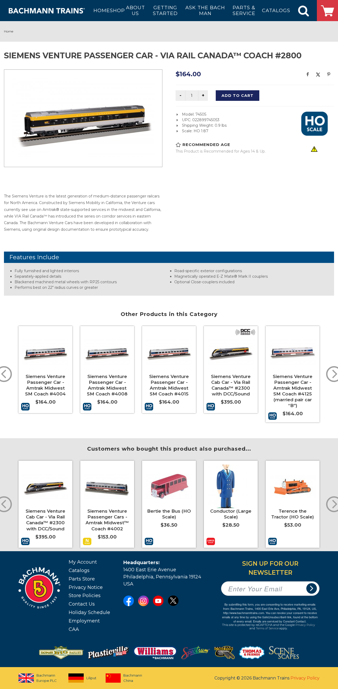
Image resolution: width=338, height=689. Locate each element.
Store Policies (85, 595)
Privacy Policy (305, 625)
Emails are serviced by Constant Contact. (279, 621)
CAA (74, 629)
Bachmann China (132, 678)
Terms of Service (267, 628)
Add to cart (237, 95)
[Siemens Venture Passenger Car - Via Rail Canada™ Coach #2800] (83, 117)
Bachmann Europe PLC (46, 678)
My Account (83, 562)
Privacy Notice (86, 587)
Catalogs (79, 570)
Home (8, 31)
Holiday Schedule (89, 612)
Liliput (91, 678)
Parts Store (82, 579)
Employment (84, 621)
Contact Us (82, 604)
